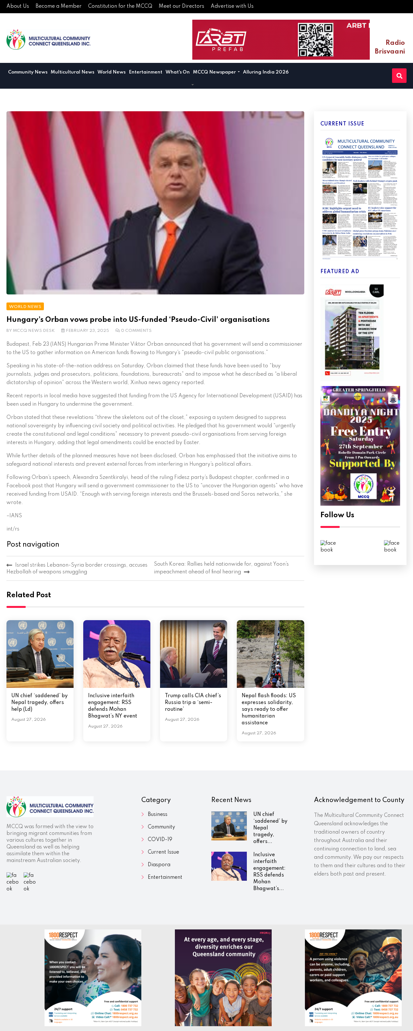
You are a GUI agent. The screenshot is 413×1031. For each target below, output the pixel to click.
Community (161, 827)
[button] (192, 85)
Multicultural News (72, 72)
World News (111, 72)
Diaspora (159, 864)
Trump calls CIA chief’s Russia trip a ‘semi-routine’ (193, 702)
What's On (178, 72)
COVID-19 (160, 839)
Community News (27, 72)
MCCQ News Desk (34, 331)
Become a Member (58, 6)
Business (157, 814)
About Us (17, 6)
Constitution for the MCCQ (120, 6)
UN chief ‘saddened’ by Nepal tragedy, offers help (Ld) (39, 702)
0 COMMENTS (136, 331)
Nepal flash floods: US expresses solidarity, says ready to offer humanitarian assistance (269, 709)
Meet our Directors (181, 6)
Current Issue (163, 852)
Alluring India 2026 (266, 72)
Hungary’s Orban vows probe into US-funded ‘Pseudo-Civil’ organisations (138, 319)
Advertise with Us (232, 6)
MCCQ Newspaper (215, 72)
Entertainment (145, 72)
